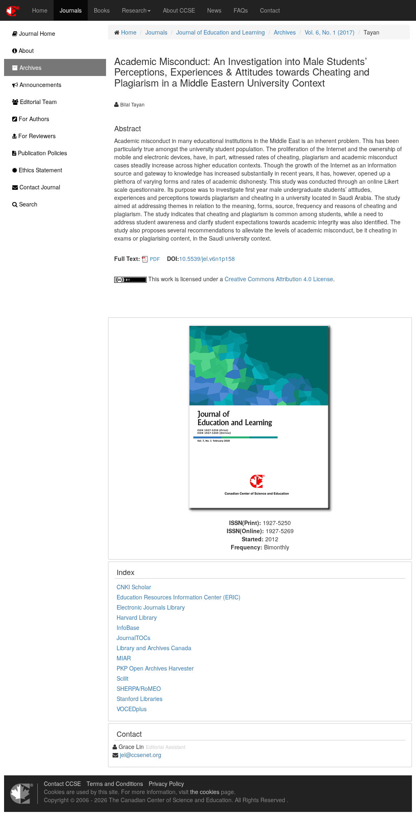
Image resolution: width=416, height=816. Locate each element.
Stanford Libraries (139, 698)
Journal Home (36, 33)
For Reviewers (36, 136)
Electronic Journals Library (151, 607)
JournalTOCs (133, 638)
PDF (155, 258)
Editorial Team (37, 102)
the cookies (204, 792)
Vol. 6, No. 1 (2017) (330, 32)
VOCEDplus (132, 709)
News (214, 10)
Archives (285, 32)
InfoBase (128, 627)
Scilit (122, 678)
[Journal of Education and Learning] (260, 417)
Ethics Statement (39, 170)
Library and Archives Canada (154, 648)
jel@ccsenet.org (140, 755)
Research (134, 10)
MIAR (124, 658)
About (25, 50)
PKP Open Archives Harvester (155, 668)
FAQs (241, 10)
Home (40, 10)
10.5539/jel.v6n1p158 (207, 258)
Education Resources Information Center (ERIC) (178, 597)
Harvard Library (137, 617)
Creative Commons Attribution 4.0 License (279, 279)
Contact (270, 10)
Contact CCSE (62, 783)
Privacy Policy (166, 783)
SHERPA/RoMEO (139, 688)
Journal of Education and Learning (220, 32)
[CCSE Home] (13, 10)
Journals (71, 10)
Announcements (39, 84)
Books (102, 10)
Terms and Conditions (115, 783)
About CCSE (179, 10)
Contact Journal (39, 187)
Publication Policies (41, 153)
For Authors (33, 119)
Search (27, 204)
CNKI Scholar (134, 587)
